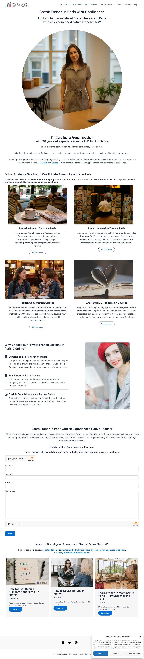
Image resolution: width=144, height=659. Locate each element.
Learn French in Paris (79, 5)
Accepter (100, 653)
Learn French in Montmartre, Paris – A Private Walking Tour (116, 595)
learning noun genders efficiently (109, 550)
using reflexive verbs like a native (74, 552)
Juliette (43, 163)
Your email (8, 474)
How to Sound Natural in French (68, 592)
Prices (119, 5)
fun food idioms (51, 550)
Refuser (116, 653)
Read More (15, 609)
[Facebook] (63, 642)
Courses (94, 5)
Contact (128, 5)
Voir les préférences (133, 653)
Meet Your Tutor (106, 5)
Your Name (8, 466)
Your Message (10, 491)
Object (7, 482)
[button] (140, 637)
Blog (135, 5)
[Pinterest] (76, 642)
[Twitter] (69, 642)
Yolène (55, 163)
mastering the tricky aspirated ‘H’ (77, 550)
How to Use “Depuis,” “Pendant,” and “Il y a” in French (24, 591)
